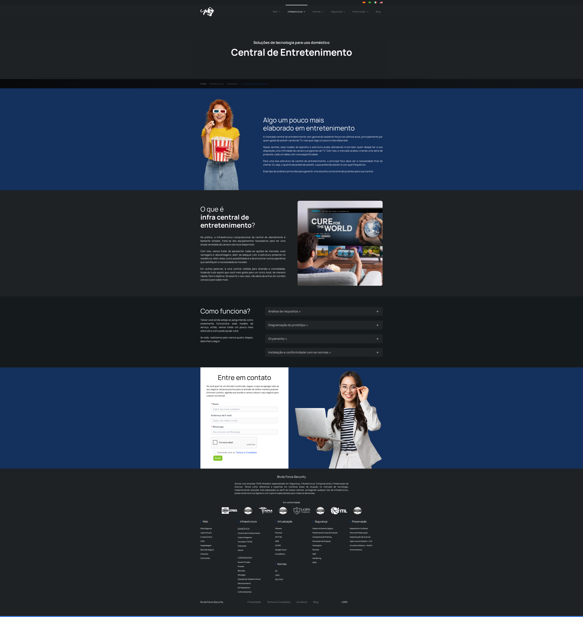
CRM (202, 541)
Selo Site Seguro (207, 549)
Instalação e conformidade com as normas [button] (298, 352)
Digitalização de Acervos (360, 537)
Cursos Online (206, 537)
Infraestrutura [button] (295, 11)
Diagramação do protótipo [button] (287, 325)
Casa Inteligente (245, 537)
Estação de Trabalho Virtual (249, 579)
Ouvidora (302, 602)
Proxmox (278, 532)
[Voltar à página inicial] (207, 12)
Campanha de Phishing (322, 537)
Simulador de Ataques (321, 541)
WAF (314, 554)
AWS (277, 541)
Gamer (240, 550)
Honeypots (317, 545)
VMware (278, 528)
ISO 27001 (279, 579)
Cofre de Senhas (244, 592)
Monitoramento (244, 583)
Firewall (241, 566)
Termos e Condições (278, 602)
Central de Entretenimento (249, 533)
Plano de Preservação (359, 532)
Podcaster (242, 546)
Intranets (204, 554)
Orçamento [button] (276, 339)
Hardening (316, 558)
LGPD (277, 575)
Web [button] (275, 11)
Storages (241, 575)
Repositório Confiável (359, 528)
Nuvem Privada (244, 562)
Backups (241, 570)
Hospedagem (205, 545)
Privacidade (254, 602)
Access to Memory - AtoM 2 (361, 545)
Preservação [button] (358, 11)
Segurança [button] (336, 11)
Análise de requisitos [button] (283, 311)
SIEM (314, 562)
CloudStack (280, 554)
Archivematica (356, 549)
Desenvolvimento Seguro (322, 528)
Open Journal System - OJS (361, 541)
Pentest (315, 549)
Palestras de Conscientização (325, 532)
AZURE (278, 545)
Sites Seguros (206, 528)
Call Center (205, 558)
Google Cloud (280, 549)
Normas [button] (317, 11)
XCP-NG (278, 537)
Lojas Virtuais (205, 532)
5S (276, 571)
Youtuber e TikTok (245, 541)
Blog (378, 11)
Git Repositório (244, 587)
